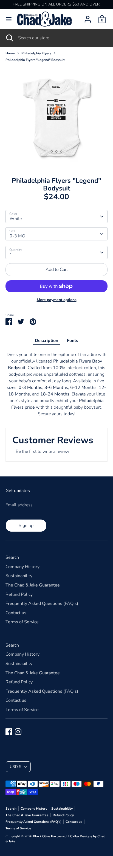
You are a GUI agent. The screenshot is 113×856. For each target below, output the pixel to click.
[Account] (87, 17)
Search (12, 557)
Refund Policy (19, 594)
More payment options (57, 299)
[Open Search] (9, 38)
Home (10, 53)
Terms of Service (22, 622)
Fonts (72, 341)
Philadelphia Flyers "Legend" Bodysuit (35, 60)
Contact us (15, 613)
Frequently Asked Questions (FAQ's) (41, 603)
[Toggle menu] (8, 19)
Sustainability (18, 576)
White (16, 219)
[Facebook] (8, 731)
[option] (56, 117)
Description (46, 341)
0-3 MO (17, 236)
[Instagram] (18, 731)
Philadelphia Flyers (36, 53)
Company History (22, 567)
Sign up (26, 526)
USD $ (15, 766)
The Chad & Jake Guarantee (32, 585)
